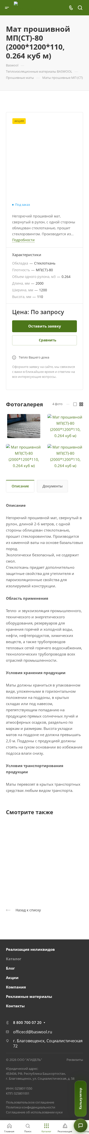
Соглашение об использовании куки (34, 1112)
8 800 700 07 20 (27, 1022)
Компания (16, 987)
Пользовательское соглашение (30, 1102)
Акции (12, 977)
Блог (10, 968)
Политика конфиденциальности (30, 1107)
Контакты (15, 1005)
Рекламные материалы (29, 996)
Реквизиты (75, 1059)
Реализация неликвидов (30, 949)
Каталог (13, 958)
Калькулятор (81, 1098)
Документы (53, 486)
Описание (20, 486)
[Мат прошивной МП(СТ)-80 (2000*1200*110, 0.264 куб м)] (24, 426)
